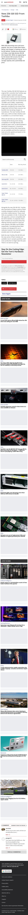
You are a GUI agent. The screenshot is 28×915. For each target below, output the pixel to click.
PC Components (5, 9)
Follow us (16, 29)
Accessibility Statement (7, 889)
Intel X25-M (4, 188)
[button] (26, 2)
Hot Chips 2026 (13, 5)
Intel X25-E (4, 184)
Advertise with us (6, 893)
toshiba (4, 283)
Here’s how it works (14, 24)
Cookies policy (5, 886)
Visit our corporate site (12, 866)
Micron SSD (4, 174)
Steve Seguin (10, 20)
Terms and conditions (7, 877)
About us (4, 896)
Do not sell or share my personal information (12, 905)
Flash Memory (12, 283)
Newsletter (24, 29)
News (3, 20)
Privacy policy (5, 883)
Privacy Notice (20, 267)
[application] (14, 145)
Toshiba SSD (5, 170)
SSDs (17, 9)
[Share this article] (2, 29)
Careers (3, 902)
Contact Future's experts (7, 880)
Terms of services (18, 265)
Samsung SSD (5, 179)
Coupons (4, 899)
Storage (12, 9)
